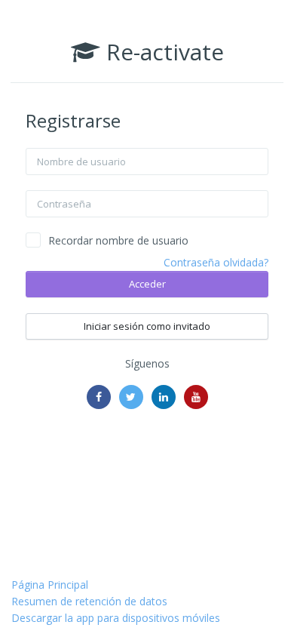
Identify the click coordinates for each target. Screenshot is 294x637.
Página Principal (49, 584)
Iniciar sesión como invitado (147, 326)
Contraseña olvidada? (216, 262)
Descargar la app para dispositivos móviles (115, 618)
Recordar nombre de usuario (118, 240)
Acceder (147, 284)
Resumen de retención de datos (89, 601)
